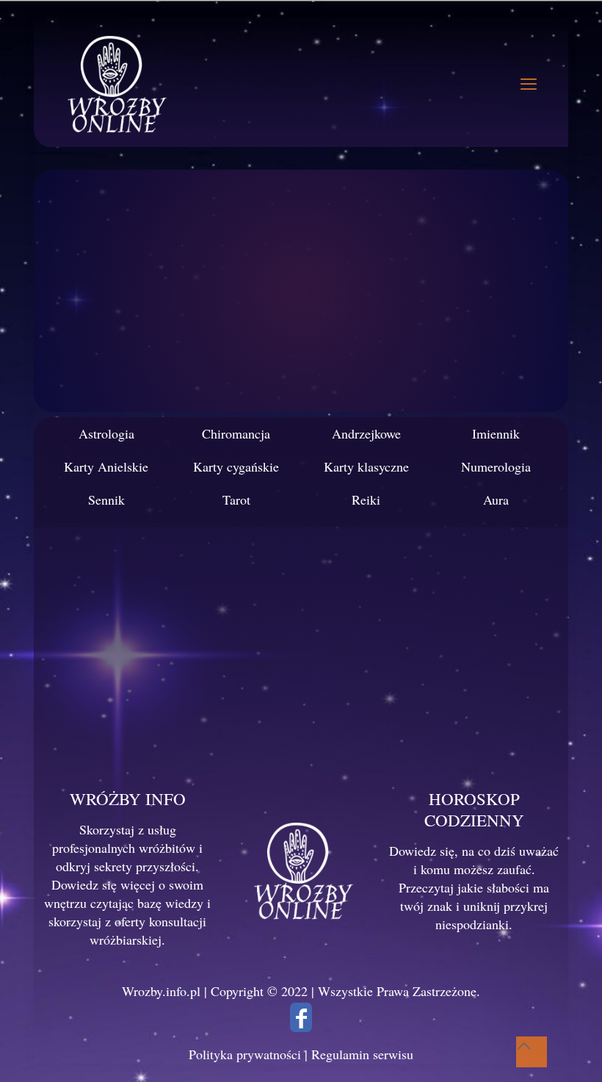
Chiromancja (236, 433)
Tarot (236, 499)
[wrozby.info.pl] (114, 82)
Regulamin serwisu (362, 1054)
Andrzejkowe (366, 433)
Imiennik (496, 433)
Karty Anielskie (106, 466)
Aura (496, 499)
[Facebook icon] (301, 1021)
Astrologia (106, 433)
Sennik (106, 499)
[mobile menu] (528, 83)
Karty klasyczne (366, 466)
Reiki (366, 499)
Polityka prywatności (245, 1054)
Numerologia (496, 466)
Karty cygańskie (236, 466)
